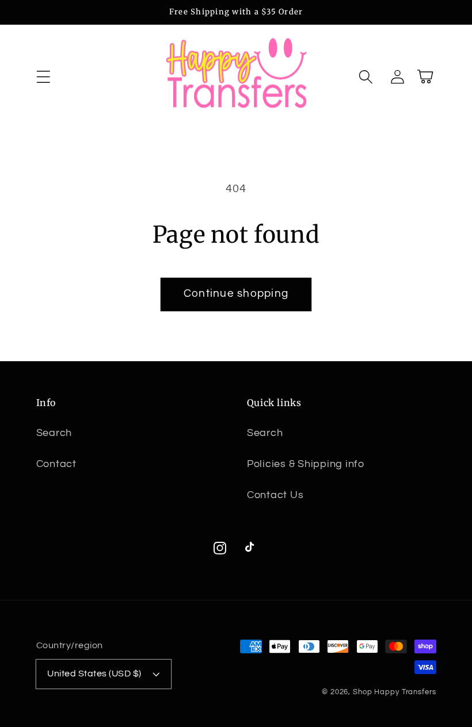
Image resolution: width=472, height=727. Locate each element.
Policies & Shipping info (305, 464)
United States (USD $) (94, 673)
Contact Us (275, 495)
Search (54, 433)
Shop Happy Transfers (394, 692)
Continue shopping (236, 293)
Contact (56, 464)
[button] (43, 77)
